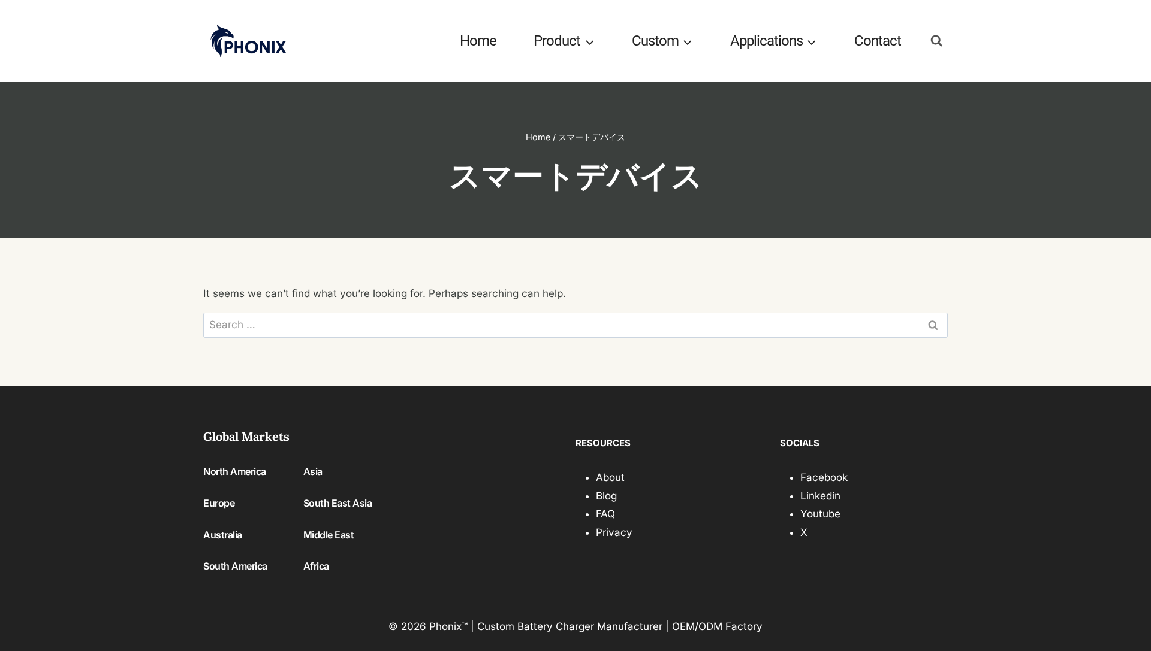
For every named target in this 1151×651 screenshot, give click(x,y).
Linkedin (820, 496)
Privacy (614, 532)
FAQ (605, 514)
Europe (218, 503)
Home (478, 40)
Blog (606, 496)
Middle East (328, 535)
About (610, 477)
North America (234, 471)
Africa (316, 566)
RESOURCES (603, 443)
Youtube (820, 514)
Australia (222, 535)
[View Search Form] (937, 41)
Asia (313, 471)
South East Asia (337, 503)
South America (235, 566)
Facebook (824, 477)
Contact (877, 40)
